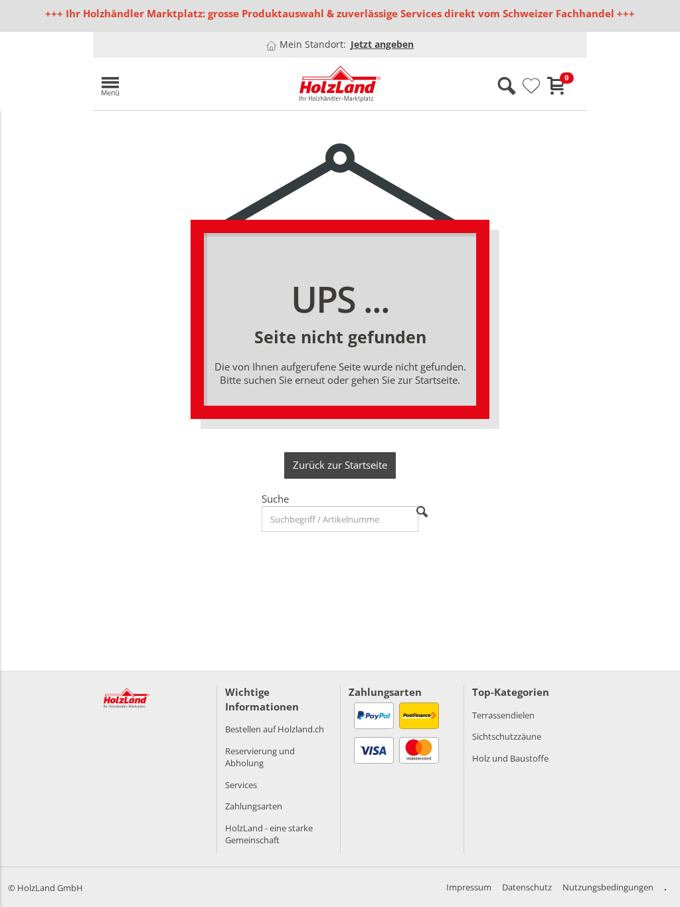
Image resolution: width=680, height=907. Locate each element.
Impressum (468, 887)
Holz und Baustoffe (510, 758)
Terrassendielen (503, 715)
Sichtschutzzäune (506, 736)
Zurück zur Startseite (340, 464)
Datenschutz (527, 887)
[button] (172, 84)
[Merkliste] (531, 86)
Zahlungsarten (253, 806)
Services (241, 785)
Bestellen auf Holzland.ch (274, 729)
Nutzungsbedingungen (607, 887)
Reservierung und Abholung (260, 757)
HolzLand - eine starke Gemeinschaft (269, 834)
